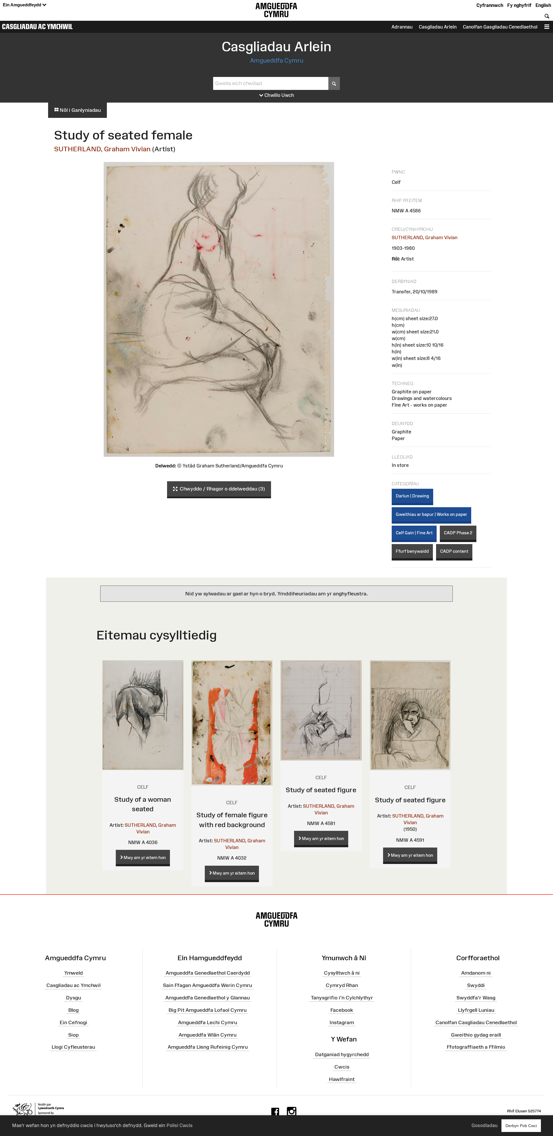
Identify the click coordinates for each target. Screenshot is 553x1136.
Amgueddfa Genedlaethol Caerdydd (208, 973)
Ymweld (73, 973)
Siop (73, 1034)
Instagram (341, 1022)
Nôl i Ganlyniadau (79, 110)
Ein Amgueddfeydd (22, 4)
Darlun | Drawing (412, 495)
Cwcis (341, 1067)
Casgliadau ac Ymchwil (37, 26)
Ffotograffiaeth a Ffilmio (476, 1047)
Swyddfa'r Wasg (476, 998)
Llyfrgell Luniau (476, 1010)
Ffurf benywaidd (412, 551)
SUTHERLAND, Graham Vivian (102, 149)
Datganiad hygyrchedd (342, 1054)
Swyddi (476, 985)
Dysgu (73, 998)
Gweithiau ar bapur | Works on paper (431, 514)
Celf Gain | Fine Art (414, 532)
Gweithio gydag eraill (476, 1034)
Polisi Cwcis (179, 1125)
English (543, 5)
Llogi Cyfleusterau (73, 1047)
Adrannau (401, 26)
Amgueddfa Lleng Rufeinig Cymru (208, 1047)
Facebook (341, 1010)
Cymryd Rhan (342, 985)
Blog (73, 1010)
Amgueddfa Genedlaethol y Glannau (207, 998)
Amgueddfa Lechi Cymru (207, 1022)
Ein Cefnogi (73, 1022)
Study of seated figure (321, 790)
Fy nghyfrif (519, 5)
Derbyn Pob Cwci (521, 1125)
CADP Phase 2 (458, 532)
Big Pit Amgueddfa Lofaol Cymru (207, 1010)
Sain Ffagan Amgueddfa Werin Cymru (207, 985)
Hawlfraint (342, 1079)
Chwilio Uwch (278, 95)
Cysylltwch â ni (342, 973)
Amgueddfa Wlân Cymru (207, 1034)
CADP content (454, 551)
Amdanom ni (476, 973)
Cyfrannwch (489, 5)
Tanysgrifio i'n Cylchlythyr (342, 998)
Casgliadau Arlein (438, 26)
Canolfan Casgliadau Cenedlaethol (476, 1022)
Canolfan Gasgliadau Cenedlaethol (500, 26)
